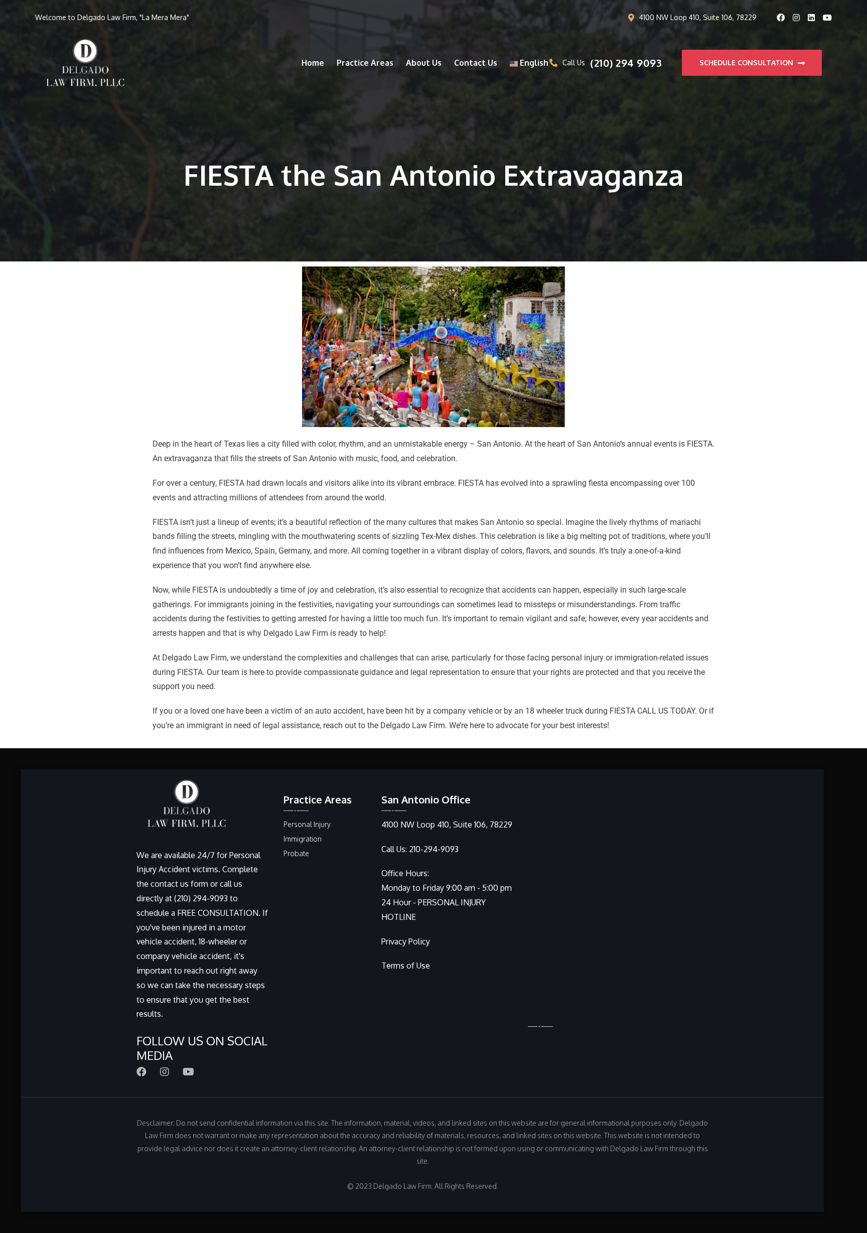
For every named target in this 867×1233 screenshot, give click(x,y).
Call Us (612, 62)
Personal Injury (307, 824)
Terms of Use (405, 966)
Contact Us (475, 63)
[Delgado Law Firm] (85, 62)
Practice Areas (365, 63)
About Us (424, 63)
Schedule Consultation (747, 62)
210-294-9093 (434, 849)
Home (313, 63)
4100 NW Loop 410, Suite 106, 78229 (698, 17)
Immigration (302, 839)
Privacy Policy (405, 941)
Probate (296, 853)
